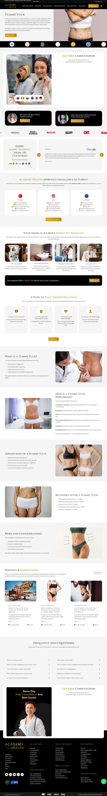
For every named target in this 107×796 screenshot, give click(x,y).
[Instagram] (10, 774)
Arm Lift (83, 748)
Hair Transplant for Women (37, 779)
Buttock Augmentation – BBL (88, 750)
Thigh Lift (83, 764)
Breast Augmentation (61, 770)
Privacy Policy (8, 794)
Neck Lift (32, 762)
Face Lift (32, 758)
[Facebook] (6, 774)
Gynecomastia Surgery (61, 777)
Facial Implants (34, 760)
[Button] (104, 781)
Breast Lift (58, 773)
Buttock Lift (84, 752)
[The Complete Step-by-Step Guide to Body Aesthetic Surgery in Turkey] (86, 605)
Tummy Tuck (84, 765)
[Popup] (101, 6)
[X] (18, 774)
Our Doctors (8, 758)
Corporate (8, 760)
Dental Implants (59, 752)
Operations (8, 754)
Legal (6, 768)
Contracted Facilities (10, 762)
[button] (98, 1)
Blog (6, 764)
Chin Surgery (33, 752)
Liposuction (84, 758)
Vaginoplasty (84, 767)
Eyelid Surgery (34, 756)
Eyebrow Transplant (35, 783)
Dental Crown (59, 750)
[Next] (102, 155)
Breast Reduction (60, 775)
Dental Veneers (59, 754)
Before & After (9, 756)
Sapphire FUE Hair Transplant (38, 781)
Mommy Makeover (86, 760)
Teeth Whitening (59, 760)
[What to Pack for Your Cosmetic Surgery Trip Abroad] (20, 605)
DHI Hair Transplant (35, 775)
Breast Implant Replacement (63, 772)
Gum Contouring (60, 756)
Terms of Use (16, 794)
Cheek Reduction (34, 750)
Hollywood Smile (59, 758)
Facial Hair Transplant (36, 777)
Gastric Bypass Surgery (87, 781)
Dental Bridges (59, 748)
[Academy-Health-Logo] (10, 6)
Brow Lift (32, 748)
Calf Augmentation (86, 754)
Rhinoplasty (33, 764)
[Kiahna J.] (91, 149)
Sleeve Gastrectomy (86, 779)
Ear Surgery (33, 754)
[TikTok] (22, 774)
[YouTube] (14, 774)
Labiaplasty (84, 756)
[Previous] (39, 155)
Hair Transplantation (35, 773)
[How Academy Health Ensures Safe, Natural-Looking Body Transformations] (53, 605)
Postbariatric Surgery (86, 762)
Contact (7, 766)
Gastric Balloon (85, 777)
